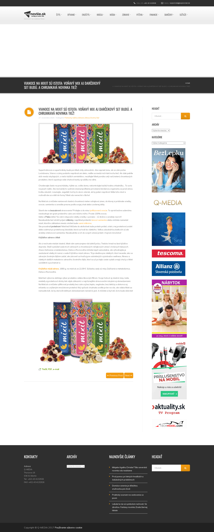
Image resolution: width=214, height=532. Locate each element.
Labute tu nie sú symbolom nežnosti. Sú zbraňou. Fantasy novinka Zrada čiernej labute (129, 507)
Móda (112, 7)
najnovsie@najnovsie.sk (180, 3)
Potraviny (68, 118)
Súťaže (183, 7)
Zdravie (125, 7)
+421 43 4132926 (150, 3)
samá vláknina (84, 223)
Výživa (139, 7)
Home (187, 83)
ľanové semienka (99, 220)
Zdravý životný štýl (91, 118)
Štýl (58, 7)
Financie (153, 7)
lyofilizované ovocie (98, 210)
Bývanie (71, 7)
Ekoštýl (86, 7)
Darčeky (169, 7)
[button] (104, 74)
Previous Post (116, 375)
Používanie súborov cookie (68, 527)
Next (127, 375)
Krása (100, 7)
